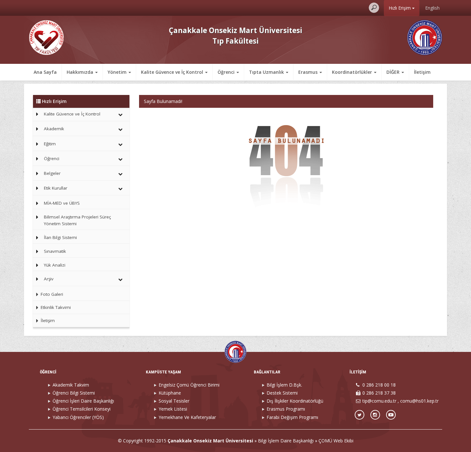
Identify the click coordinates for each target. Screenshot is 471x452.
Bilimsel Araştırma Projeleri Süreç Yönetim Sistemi (77, 220)
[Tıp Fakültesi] (46, 37)
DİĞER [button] (393, 72)
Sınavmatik (55, 251)
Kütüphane (170, 393)
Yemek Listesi (173, 409)
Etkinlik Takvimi (55, 307)
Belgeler (52, 173)
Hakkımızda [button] (81, 72)
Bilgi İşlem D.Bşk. (284, 385)
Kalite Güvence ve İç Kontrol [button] (172, 72)
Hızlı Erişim (400, 8)
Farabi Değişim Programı (292, 417)
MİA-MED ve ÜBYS (62, 203)
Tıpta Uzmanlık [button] (267, 72)
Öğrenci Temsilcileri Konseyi (82, 409)
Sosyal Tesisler (174, 401)
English (432, 8)
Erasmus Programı (286, 409)
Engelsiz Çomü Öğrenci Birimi (189, 385)
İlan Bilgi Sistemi (60, 237)
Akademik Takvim (71, 385)
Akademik (54, 129)
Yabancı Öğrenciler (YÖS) (78, 417)
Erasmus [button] (308, 72)
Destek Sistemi (282, 393)
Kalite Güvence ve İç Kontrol (72, 114)
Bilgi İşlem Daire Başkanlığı (286, 441)
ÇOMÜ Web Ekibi (335, 441)
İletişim (422, 72)
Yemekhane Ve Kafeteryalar (187, 417)
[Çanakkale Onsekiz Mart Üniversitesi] (424, 37)
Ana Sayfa (45, 72)
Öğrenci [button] (227, 72)
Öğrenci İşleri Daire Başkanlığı (83, 401)
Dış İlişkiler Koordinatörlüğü (295, 401)
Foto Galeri (51, 294)
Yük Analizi (54, 265)
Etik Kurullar (55, 188)
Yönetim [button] (118, 72)
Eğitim (50, 144)
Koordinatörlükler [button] (352, 72)
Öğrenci (51, 158)
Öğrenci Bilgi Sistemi (74, 393)
